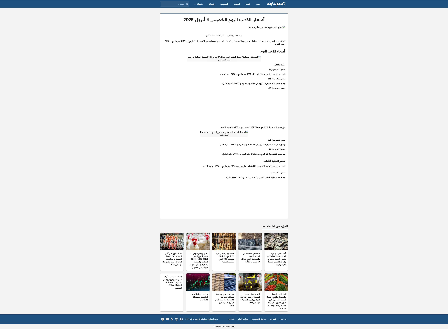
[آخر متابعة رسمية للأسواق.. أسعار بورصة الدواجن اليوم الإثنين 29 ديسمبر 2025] (250, 292)
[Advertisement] (224, 107)
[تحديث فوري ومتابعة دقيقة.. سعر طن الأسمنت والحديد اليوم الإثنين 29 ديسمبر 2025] (224, 292)
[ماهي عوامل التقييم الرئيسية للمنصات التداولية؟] (198, 292)
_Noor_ (231, 35)
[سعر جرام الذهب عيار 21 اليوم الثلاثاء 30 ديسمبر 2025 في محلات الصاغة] (224, 252)
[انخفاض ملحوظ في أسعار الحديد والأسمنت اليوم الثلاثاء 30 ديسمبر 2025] (250, 252)
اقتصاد (271, 226)
